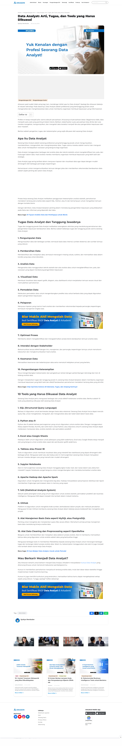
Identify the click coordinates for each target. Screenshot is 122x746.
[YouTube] (19, 717)
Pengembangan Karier (40, 100)
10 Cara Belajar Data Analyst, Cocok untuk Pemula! (46, 551)
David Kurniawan (84, 684)
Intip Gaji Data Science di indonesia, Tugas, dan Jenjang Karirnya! (52, 387)
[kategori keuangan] (49, 641)
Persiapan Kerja (62, 676)
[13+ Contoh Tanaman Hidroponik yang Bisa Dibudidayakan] (28, 666)
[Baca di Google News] (88, 718)
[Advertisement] (61, 87)
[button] (74, 2)
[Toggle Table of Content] (30, 114)
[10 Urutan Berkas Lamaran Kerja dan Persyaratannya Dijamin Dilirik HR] (61, 666)
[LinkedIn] (28, 717)
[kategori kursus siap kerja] (98, 641)
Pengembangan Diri (25, 100)
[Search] (106, 2)
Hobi (17, 676)
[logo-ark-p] (19, 2)
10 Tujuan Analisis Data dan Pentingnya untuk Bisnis (47, 215)
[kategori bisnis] (24, 641)
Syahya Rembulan (23, 23)
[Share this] (91, 613)
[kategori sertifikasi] (73, 641)
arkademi (50, 685)
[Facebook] (15, 717)
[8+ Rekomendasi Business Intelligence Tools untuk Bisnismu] (94, 666)
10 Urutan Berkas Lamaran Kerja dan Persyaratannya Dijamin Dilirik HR (60, 680)
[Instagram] (23, 717)
